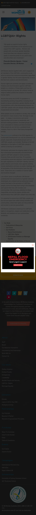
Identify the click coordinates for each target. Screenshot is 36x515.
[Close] (32, 245)
